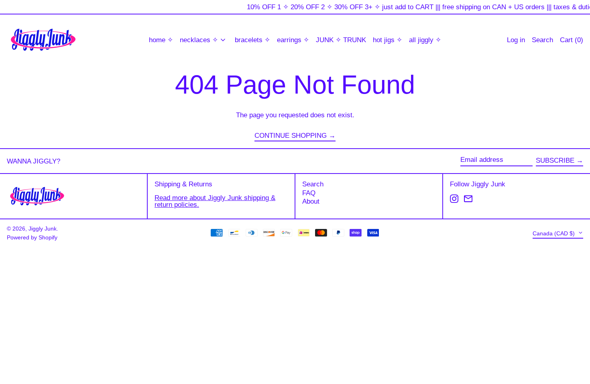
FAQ (308, 193)
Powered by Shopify (32, 238)
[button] (571, 40)
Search (312, 184)
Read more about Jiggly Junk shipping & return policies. (215, 201)
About (310, 201)
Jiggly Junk (42, 229)
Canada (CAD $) (554, 233)
